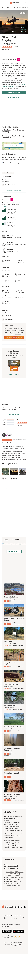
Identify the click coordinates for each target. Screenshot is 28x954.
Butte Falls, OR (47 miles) (13, 881)
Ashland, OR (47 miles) (13, 874)
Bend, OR (18, 334)
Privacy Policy (17, 944)
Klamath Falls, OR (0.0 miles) (15, 872)
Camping (4, 7)
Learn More (5, 206)
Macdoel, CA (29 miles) (13, 885)
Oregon (10, 7)
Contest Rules (8, 944)
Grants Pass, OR (19, 330)
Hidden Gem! (6, 443)
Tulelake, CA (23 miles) (13, 876)
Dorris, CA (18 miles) (12, 883)
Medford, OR (18, 328)
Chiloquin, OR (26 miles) (13, 879)
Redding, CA (19, 332)
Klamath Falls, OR (19, 7)
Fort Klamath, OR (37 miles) (14, 877)
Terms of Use (14, 945)
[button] (2, 2)
